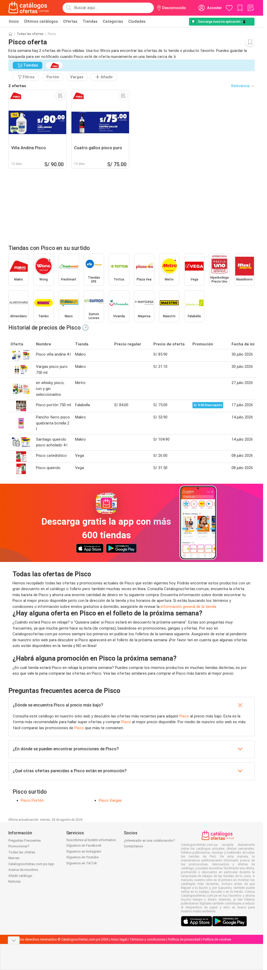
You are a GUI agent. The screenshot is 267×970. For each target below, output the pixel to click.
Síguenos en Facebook (83, 845)
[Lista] (250, 8)
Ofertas (70, 21)
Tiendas (90, 21)
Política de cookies (217, 939)
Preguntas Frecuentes (24, 840)
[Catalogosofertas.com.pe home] (28, 7)
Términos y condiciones (147, 939)
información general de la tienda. (189, 606)
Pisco (184, 716)
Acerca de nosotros (23, 870)
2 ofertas (17, 85)
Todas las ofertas (30, 34)
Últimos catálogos (41, 21)
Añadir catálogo (20, 876)
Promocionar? (18, 846)
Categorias (113, 21)
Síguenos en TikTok (81, 863)
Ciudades (136, 21)
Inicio (14, 21)
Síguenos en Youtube (82, 857)
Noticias (14, 881)
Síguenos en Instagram (83, 851)
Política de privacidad (184, 939)
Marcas (14, 858)
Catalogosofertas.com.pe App (31, 864)
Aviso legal (119, 939)
